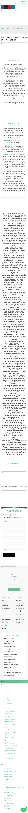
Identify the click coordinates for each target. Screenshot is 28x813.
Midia (6, 756)
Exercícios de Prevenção (20, 620)
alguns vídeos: (14, 463)
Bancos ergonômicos (10, 711)
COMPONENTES (7, 784)
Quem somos (4, 602)
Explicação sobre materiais (11, 753)
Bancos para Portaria (7, 673)
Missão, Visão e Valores (10, 701)
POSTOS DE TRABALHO (9, 737)
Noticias (17, 617)
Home (3, 600)
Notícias (7, 742)
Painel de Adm (14, 592)
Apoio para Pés (18, 600)
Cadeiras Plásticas (7, 643)
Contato (6, 759)
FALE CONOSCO (14, 511)
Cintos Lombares (9, 748)
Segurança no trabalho (6, 619)
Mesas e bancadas (9, 714)
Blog (5, 740)
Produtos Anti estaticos (20, 606)
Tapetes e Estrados (19, 611)
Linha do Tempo (8, 703)
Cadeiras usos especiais (9, 738)
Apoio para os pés (9, 709)
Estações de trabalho (8, 776)
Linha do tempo (5, 605)
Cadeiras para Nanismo (8, 651)
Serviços (6, 727)
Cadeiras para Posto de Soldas (9, 646)
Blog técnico (8, 755)
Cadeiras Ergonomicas (20, 603)
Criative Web (24, 681)
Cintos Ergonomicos (19, 605)
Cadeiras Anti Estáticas (8, 667)
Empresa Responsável (10, 705)
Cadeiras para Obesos (8, 649)
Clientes (3, 610)
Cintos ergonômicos (9, 716)
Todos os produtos (8, 785)
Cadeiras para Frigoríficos (8, 652)
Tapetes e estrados (9, 721)
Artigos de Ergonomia (20, 619)
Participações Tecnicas (6, 608)
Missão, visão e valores (6, 603)
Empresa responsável (6, 606)
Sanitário (3, 616)
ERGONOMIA (15, 137)
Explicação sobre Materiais (21, 624)
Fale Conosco (4, 628)
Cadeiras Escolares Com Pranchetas (10, 661)
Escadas (7, 722)
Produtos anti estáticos (10, 718)
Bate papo (5, 28)
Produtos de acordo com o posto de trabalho (14, 787)
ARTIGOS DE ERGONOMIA (11, 745)
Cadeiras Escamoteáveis (8, 662)
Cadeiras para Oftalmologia (9, 648)
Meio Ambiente (5, 617)
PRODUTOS (6, 708)
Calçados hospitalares (8, 773)
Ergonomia (16, 28)
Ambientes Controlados (10, 743)
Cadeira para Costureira (8, 669)
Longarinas (6, 640)
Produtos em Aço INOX (10, 726)
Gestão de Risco (8, 735)
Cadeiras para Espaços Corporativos (10, 654)
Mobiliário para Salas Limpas (9, 638)
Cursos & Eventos (9, 758)
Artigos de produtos (9, 747)
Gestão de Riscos (5, 622)
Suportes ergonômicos (10, 719)
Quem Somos (8, 700)
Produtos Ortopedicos (20, 608)
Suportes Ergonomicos (20, 610)
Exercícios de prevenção (10, 750)
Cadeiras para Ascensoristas (9, 657)
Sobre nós (6, 698)
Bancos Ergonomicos (20, 602)
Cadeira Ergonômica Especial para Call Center (12, 672)
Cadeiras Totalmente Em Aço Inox (10, 641)
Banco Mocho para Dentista (9, 675)
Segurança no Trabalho (10, 732)
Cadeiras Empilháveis (8, 665)
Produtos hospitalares (10, 724)
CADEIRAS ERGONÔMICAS (11, 713)
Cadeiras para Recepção (8, 644)
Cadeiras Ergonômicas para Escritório (11, 664)
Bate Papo (18, 622)
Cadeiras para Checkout (8, 656)
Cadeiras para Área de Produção (10, 659)
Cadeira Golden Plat (7, 670)
